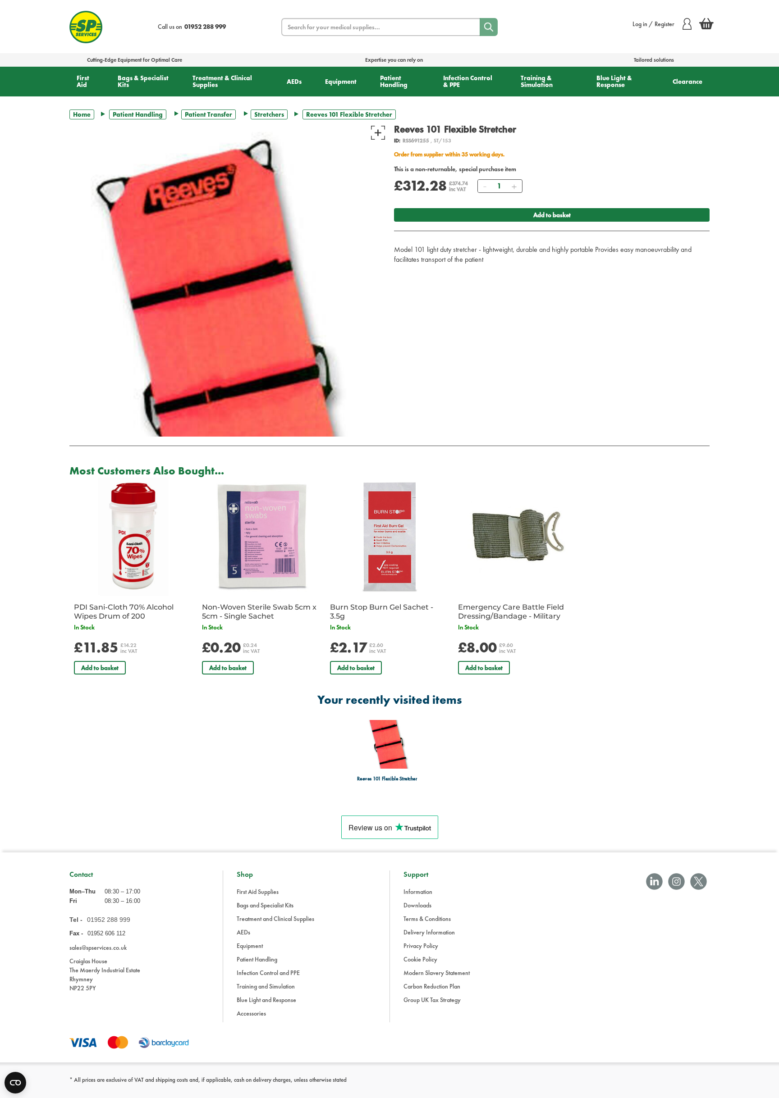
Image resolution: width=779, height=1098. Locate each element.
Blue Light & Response (614, 81)
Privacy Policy (420, 946)
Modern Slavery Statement (436, 973)
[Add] (514, 186)
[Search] (489, 27)
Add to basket (552, 215)
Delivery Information (429, 932)
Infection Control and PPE (268, 973)
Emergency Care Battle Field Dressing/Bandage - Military (511, 611)
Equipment (341, 81)
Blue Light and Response (266, 1000)
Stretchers (269, 114)
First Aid (83, 81)
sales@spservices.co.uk (98, 947)
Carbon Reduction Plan (431, 986)
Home (82, 114)
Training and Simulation (266, 986)
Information (417, 892)
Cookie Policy (420, 959)
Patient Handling (394, 81)
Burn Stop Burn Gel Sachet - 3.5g (381, 611)
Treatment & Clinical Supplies (222, 81)
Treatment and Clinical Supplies (275, 919)
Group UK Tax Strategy (432, 1000)
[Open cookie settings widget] (15, 1082)
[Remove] (484, 186)
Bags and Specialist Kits (265, 905)
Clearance (687, 81)
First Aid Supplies (258, 892)
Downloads (417, 905)
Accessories (251, 1013)
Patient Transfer (208, 114)
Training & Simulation (537, 81)
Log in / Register (653, 24)
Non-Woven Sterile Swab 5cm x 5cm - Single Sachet (259, 611)
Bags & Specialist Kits (143, 81)
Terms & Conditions (427, 919)
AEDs (294, 81)
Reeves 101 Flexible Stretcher (387, 778)
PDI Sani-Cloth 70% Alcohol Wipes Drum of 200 (124, 611)
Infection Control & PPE (467, 81)
